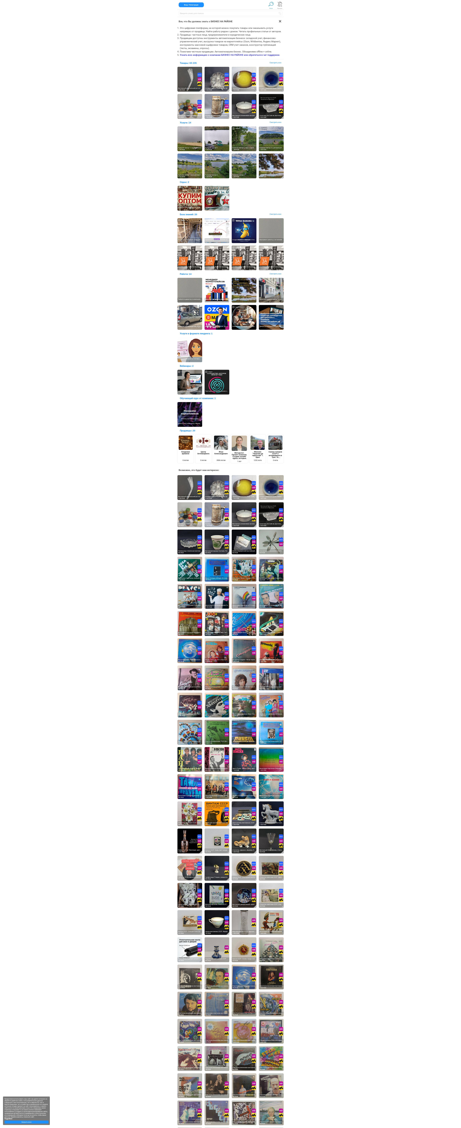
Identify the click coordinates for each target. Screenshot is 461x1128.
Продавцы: (187, 430)
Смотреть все (275, 63)
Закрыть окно (26, 1122)
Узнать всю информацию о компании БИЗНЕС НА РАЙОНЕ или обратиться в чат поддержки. (230, 55)
